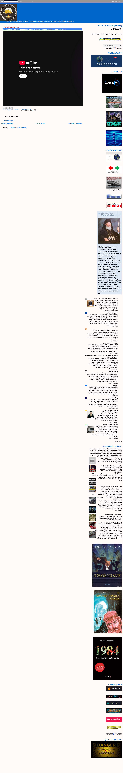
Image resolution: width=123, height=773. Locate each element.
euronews (115, 385)
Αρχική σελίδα (40, 123)
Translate (119, 48)
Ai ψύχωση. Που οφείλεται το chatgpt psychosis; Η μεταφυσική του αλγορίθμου (110, 508)
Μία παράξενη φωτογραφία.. (113, 514)
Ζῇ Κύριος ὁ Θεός (108, 412)
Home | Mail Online (112, 313)
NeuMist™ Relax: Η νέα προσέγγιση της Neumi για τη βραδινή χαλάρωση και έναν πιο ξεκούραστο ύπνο (102, 360)
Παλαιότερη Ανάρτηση (75, 123)
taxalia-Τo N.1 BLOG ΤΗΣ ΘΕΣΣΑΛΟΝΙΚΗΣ (104, 299)
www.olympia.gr (113, 398)
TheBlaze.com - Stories (110, 343)
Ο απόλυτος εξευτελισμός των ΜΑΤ (111, 532)
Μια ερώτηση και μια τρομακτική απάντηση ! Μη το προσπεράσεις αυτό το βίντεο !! (35, 29)
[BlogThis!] (6, 108)
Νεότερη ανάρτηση (7, 123)
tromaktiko (114, 329)
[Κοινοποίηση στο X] (8, 108)
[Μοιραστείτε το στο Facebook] (10, 108)
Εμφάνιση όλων (118, 441)
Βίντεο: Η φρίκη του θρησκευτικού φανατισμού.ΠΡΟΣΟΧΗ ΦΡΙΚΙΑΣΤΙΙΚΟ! (110, 523)
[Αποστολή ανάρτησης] (34, 110)
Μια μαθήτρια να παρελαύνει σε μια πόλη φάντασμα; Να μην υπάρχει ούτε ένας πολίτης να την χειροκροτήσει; (110, 488)
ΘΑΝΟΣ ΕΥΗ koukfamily (110, 424)
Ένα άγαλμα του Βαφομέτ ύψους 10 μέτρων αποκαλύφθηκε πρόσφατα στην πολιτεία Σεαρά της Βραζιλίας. (102, 374)
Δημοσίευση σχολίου (9, 120)
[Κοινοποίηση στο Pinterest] (12, 108)
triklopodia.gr (113, 371)
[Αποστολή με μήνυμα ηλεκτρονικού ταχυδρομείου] (4, 108)
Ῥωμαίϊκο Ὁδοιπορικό (110, 410)
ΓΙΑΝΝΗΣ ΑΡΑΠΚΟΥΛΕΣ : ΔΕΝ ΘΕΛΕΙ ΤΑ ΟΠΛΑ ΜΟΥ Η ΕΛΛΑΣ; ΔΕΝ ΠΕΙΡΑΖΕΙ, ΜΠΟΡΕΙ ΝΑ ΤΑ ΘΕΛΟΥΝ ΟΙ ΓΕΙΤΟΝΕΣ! (110, 460)
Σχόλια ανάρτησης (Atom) (19, 127)
